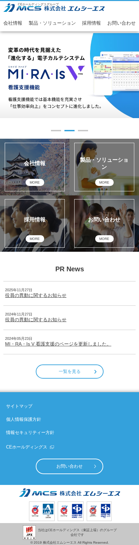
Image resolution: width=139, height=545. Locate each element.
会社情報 (12, 23)
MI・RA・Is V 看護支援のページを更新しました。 (58, 344)
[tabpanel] (69, 75)
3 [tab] (83, 130)
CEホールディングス (26, 446)
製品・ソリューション (52, 23)
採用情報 (91, 23)
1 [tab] (56, 130)
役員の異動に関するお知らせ (35, 295)
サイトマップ (19, 406)
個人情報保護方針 (23, 419)
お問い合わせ (121, 23)
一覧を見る (70, 371)
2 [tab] (69, 130)
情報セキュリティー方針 (30, 432)
